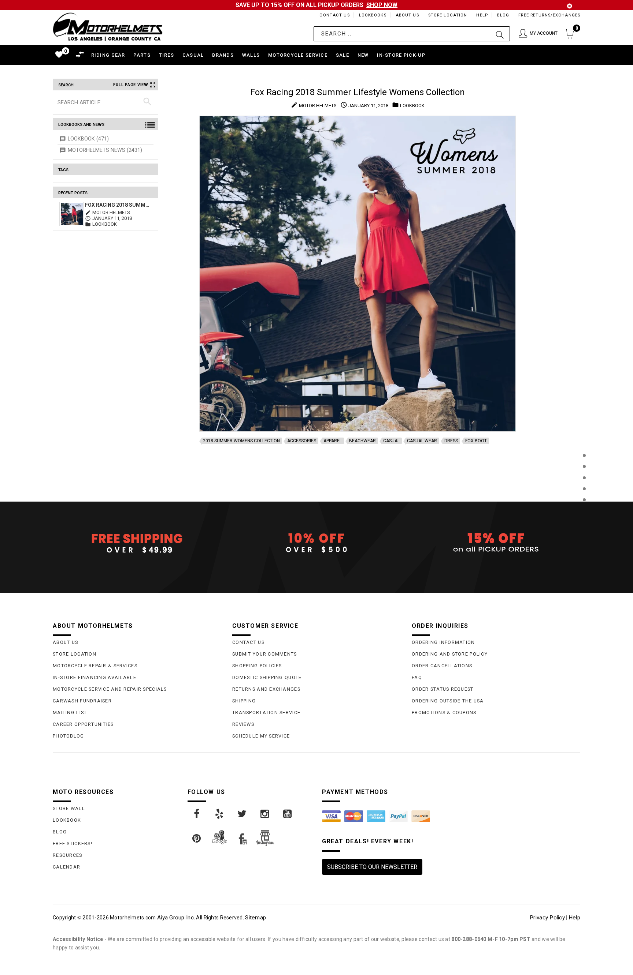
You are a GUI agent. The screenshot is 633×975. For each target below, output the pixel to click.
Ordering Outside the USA (448, 701)
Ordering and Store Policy (450, 654)
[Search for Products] (584, 512)
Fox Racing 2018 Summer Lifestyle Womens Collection (117, 205)
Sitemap (255, 917)
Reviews (243, 724)
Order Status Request (443, 689)
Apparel (332, 440)
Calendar (66, 867)
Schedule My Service (261, 736)
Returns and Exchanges (266, 689)
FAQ (417, 677)
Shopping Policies (257, 665)
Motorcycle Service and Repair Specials (110, 689)
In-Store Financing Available (94, 677)
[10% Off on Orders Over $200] (316, 543)
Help (482, 15)
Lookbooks (372, 15)
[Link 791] (197, 838)
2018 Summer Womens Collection (241, 440)
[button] (538, 34)
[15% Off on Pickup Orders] (496, 543)
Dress (451, 440)
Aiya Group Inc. (176, 917)
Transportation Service (266, 712)
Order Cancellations (442, 665)
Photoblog (68, 736)
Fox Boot (476, 440)
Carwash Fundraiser (82, 701)
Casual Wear (422, 440)
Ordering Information (443, 642)
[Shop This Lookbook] (584, 463)
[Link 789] (265, 814)
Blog (503, 15)
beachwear (362, 440)
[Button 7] (147, 102)
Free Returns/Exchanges (549, 15)
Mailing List (70, 712)
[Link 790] (287, 814)
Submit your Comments (264, 654)
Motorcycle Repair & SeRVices (95, 665)
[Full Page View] (584, 439)
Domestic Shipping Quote (266, 677)
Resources (67, 855)
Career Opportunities (83, 724)
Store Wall (69, 808)
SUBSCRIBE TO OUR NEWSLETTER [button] (372, 866)
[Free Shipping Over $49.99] (137, 543)
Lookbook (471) (88, 139)
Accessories (301, 440)
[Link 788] (242, 814)
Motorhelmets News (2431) (105, 150)
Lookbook (67, 820)
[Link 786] (197, 814)
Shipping (244, 701)
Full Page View (130, 84)
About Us (407, 15)
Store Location (447, 15)
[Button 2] (500, 33)
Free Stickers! (72, 843)
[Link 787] (219, 814)
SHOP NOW (381, 4)
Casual (391, 440)
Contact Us (334, 15)
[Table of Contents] (584, 536)
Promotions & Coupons (444, 712)
